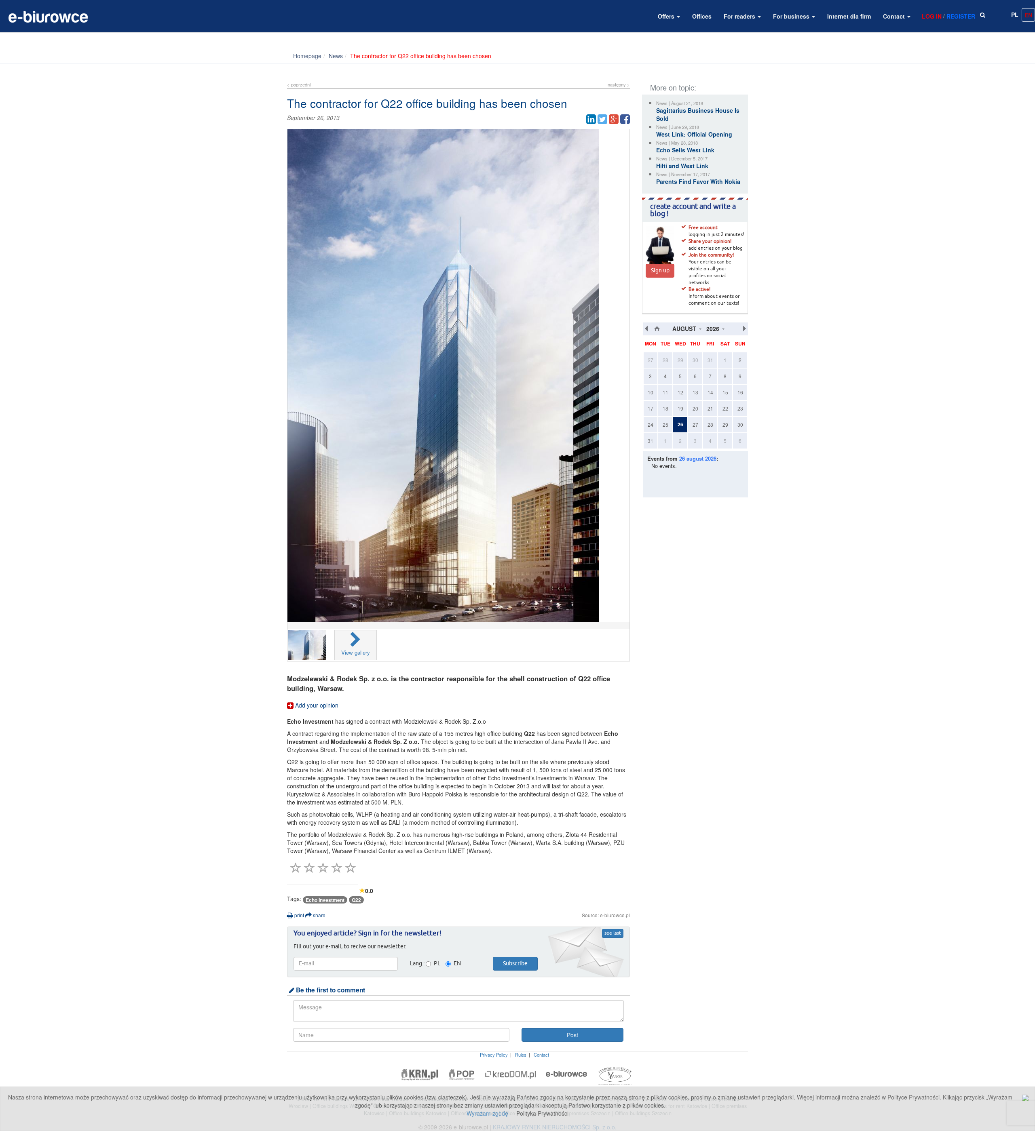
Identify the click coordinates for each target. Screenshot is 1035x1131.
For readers (740, 16)
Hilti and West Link (682, 166)
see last (612, 933)
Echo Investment (325, 900)
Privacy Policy (494, 1054)
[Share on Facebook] (625, 119)
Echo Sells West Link (685, 150)
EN (1028, 15)
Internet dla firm (849, 16)
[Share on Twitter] (602, 119)
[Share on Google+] (614, 119)
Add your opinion (316, 705)
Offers (667, 16)
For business (792, 16)
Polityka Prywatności (542, 1113)
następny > (619, 84)
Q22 (356, 900)
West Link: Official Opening (694, 134)
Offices (702, 16)
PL (1014, 15)
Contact (894, 16)
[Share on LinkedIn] (591, 119)
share (318, 915)
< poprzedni (298, 84)
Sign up (660, 271)
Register (960, 16)
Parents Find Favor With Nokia (698, 181)
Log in (932, 16)
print (298, 915)
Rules (520, 1054)
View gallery (355, 652)
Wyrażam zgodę (487, 1113)
